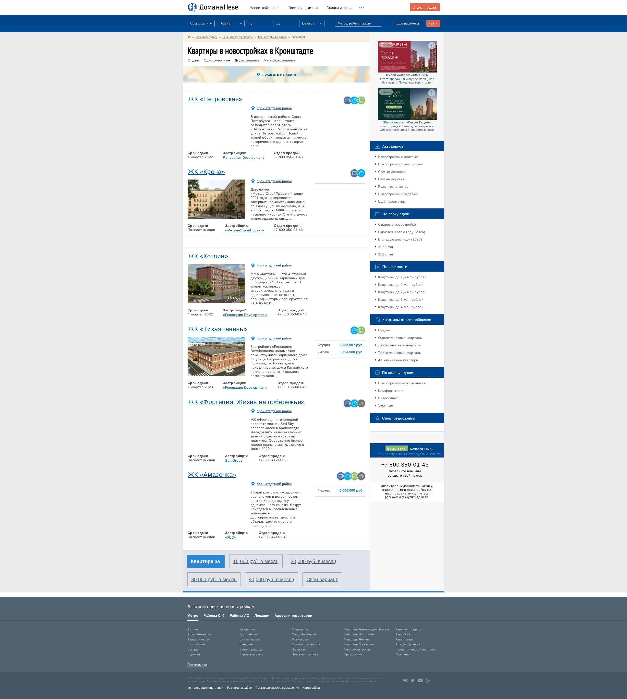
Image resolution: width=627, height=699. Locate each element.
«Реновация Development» (245, 315)
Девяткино (247, 629)
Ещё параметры (392, 201)
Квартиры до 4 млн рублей (400, 307)
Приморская (353, 654)
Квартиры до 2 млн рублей (400, 285)
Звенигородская (251, 649)
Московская (300, 639)
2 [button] (209, 217)
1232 (265, 8)
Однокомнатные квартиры (400, 338)
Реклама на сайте (239, 687)
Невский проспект (305, 654)
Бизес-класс (388, 398)
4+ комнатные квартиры (398, 360)
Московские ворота (306, 644)
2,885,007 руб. (351, 345)
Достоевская (249, 634)
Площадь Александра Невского (367, 629)
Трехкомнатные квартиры (400, 353)
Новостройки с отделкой (398, 194)
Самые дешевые (392, 172)
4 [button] (237, 217)
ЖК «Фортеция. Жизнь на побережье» (246, 401)
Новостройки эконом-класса (402, 383)
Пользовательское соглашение (277, 687)
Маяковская (300, 629)
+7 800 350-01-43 (405, 464)
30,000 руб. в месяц (214, 579)
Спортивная (404, 639)
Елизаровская (250, 639)
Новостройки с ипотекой (398, 157)
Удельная (403, 654)
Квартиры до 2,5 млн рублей (402, 292)
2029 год (385, 254)
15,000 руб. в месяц (255, 561)
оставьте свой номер (405, 475)
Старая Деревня (408, 644)
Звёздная (246, 644)
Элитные (385, 405)
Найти (433, 23)
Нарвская (299, 649)
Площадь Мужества (359, 644)
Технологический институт (415, 649)
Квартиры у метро (393, 186)
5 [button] (239, 447)
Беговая (193, 649)
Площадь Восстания (359, 634)
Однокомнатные (217, 60)
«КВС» (230, 537)
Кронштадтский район (274, 108)
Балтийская (196, 644)
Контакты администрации (205, 687)
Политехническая (357, 649)
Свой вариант (322, 579)
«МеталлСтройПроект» (244, 230)
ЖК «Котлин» (208, 256)
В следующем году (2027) (400, 239)
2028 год (385, 247)
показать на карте (279, 74)
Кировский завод (252, 654)
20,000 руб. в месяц (313, 561)
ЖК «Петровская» (215, 99)
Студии (193, 60)
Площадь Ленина (357, 639)
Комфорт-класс (391, 391)
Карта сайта (311, 687)
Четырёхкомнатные (280, 60)
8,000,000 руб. (351, 490)
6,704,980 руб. (351, 352)
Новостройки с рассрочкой (400, 164)
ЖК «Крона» (206, 171)
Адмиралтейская (199, 634)
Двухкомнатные (247, 60)
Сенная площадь (408, 629)
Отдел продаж (424, 7)
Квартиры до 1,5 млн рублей (402, 277)
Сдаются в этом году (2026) (401, 232)
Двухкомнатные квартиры (399, 345)
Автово (192, 629)
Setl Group (233, 460)
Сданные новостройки (397, 224)
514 (303, 8)
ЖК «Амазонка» (212, 474)
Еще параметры (408, 23)
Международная (304, 634)
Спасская (403, 634)
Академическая (198, 639)
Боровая (193, 654)
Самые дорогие (391, 179)
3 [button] (223, 217)
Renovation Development (243, 157)
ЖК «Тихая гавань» (217, 328)
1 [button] (195, 217)
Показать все (197, 665)
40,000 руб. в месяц (271, 579)
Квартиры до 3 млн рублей (400, 299)
